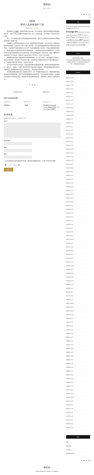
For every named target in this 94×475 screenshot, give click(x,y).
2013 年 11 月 (70, 198)
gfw (84, 26)
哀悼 (68, 40)
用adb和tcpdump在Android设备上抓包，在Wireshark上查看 (51, 107)
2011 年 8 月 (69, 243)
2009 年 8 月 (69, 318)
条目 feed (68, 446)
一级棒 (26, 105)
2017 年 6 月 (69, 126)
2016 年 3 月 (69, 160)
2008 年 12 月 (70, 348)
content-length (73, 26)
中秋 (76, 37)
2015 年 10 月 (70, 168)
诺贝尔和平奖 (78, 45)
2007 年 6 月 (69, 412)
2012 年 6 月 (69, 224)
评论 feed (68, 450)
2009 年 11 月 (70, 307)
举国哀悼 (7, 105)
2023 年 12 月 (70, 77)
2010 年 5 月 (69, 284)
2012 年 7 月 (69, 220)
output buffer (75, 35)
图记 (71, 40)
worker (68, 37)
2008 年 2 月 (69, 382)
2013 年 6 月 (69, 205)
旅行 (81, 40)
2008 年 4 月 (69, 375)
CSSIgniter (55, 471)
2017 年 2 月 (69, 141)
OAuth (67, 35)
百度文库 (75, 42)
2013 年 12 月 (70, 194)
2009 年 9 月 (69, 314)
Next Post (46, 92)
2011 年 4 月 (69, 250)
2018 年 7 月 (69, 123)
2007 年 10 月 (70, 397)
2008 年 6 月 (69, 367)
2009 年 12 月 (70, 303)
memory (88, 32)
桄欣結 (47, 4)
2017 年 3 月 (69, 138)
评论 (6, 121)
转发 (84, 45)
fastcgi (79, 26)
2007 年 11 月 (70, 393)
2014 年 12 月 (70, 171)
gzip (73, 28)
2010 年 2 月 (69, 296)
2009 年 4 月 (69, 333)
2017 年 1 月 (69, 145)
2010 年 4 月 (69, 288)
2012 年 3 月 (69, 232)
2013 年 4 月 (69, 213)
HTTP (75, 28)
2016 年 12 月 (70, 149)
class (69, 26)
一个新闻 (16, 31)
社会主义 (80, 42)
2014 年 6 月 (69, 179)
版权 (68, 42)
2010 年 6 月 (69, 281)
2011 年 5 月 (69, 247)
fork (82, 26)
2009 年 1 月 (69, 344)
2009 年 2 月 (69, 341)
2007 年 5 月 (69, 416)
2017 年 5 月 (69, 130)
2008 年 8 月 (69, 360)
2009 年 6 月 (69, 326)
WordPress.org (70, 453)
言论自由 (72, 45)
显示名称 (7, 141)
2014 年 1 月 (69, 190)
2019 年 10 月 (70, 89)
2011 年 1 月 (69, 262)
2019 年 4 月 (69, 96)
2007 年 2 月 (69, 427)
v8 (87, 35)
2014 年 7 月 (69, 175)
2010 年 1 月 (69, 299)
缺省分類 (32, 21)
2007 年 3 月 (69, 423)
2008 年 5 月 (69, 371)
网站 (5, 154)
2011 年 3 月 (69, 254)
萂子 (87, 42)
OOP (70, 35)
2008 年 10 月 (70, 356)
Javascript (81, 32)
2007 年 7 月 (69, 408)
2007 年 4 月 (69, 420)
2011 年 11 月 (70, 235)
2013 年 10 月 (70, 202)
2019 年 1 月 (69, 104)
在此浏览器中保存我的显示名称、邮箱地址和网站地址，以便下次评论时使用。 (31, 161)
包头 (86, 37)
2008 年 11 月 (70, 352)
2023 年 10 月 (70, 81)
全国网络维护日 (81, 37)
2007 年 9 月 (69, 401)
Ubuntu (85, 35)
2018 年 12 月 (70, 108)
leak (85, 32)
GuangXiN (68, 28)
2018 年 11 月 (70, 111)
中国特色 (72, 37)
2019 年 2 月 (69, 100)
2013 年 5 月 (69, 209)
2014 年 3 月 (69, 187)
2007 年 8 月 (69, 405)
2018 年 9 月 (69, 119)
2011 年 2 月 (69, 258)
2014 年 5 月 (69, 183)
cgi (66, 26)
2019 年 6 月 (69, 92)
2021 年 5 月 (69, 85)
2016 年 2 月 (69, 164)
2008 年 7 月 (69, 363)
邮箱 (6, 147)
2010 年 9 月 (69, 277)
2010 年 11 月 (70, 269)
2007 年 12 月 (70, 390)
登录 (67, 442)
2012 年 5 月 (69, 228)
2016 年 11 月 (70, 153)
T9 (82, 35)
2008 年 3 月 (69, 378)
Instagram (72, 31)
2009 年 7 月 (69, 322)
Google (87, 26)
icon (78, 28)
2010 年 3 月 (69, 292)
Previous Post (18, 92)
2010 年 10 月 (70, 273)
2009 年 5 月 (69, 329)
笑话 (84, 42)
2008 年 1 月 (69, 386)
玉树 (71, 42)
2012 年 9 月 (69, 217)
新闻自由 (77, 40)
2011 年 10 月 (70, 239)
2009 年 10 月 (70, 311)
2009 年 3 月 (69, 337)
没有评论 (36, 28)
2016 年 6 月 (69, 156)
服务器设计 (86, 40)
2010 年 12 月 (70, 265)
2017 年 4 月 (69, 134)
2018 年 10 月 (70, 115)
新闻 (74, 40)
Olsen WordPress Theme (43, 471)
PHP (80, 35)
